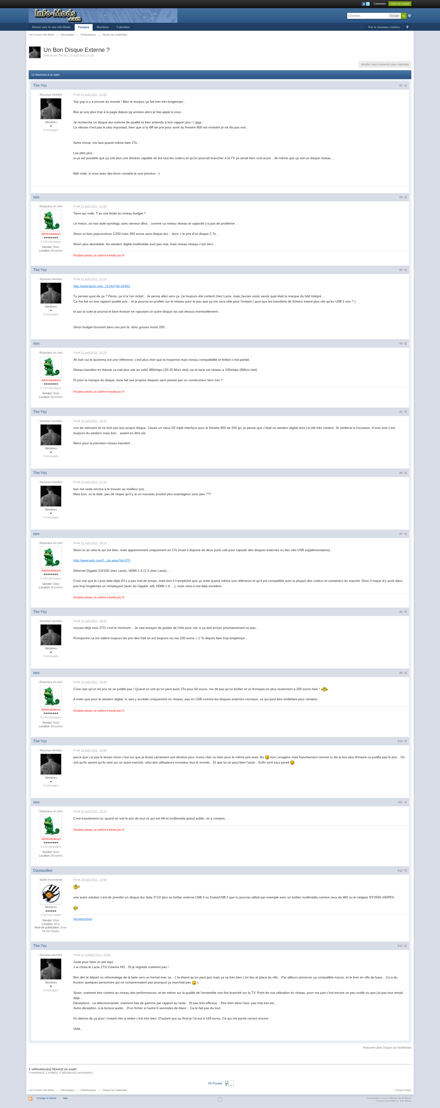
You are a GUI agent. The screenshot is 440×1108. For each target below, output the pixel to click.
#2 (401, 197)
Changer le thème (46, 1098)
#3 (401, 270)
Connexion (380, 3)
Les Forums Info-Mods (41, 1090)
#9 (401, 673)
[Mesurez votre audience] (229, 1083)
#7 (401, 534)
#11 (400, 802)
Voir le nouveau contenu (384, 27)
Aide (65, 1098)
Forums (83, 27)
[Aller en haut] (220, 1099)
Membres (103, 27)
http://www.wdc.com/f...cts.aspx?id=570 (101, 560)
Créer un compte (399, 3)
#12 (400, 870)
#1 (401, 85)
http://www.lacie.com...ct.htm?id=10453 (101, 286)
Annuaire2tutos (82, 918)
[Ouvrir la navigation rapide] (407, 27)
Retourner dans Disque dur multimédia (387, 1047)
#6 (401, 473)
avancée (409, 15)
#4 (401, 343)
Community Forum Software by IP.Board (389, 1098)
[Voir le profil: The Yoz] (51, 108)
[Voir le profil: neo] (51, 220)
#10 (400, 741)
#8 (401, 612)
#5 (401, 412)
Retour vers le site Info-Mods (51, 27)
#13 (400, 945)
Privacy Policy (403, 1090)
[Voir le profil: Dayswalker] (51, 893)
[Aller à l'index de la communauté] (103, 15)
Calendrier (123, 27)
